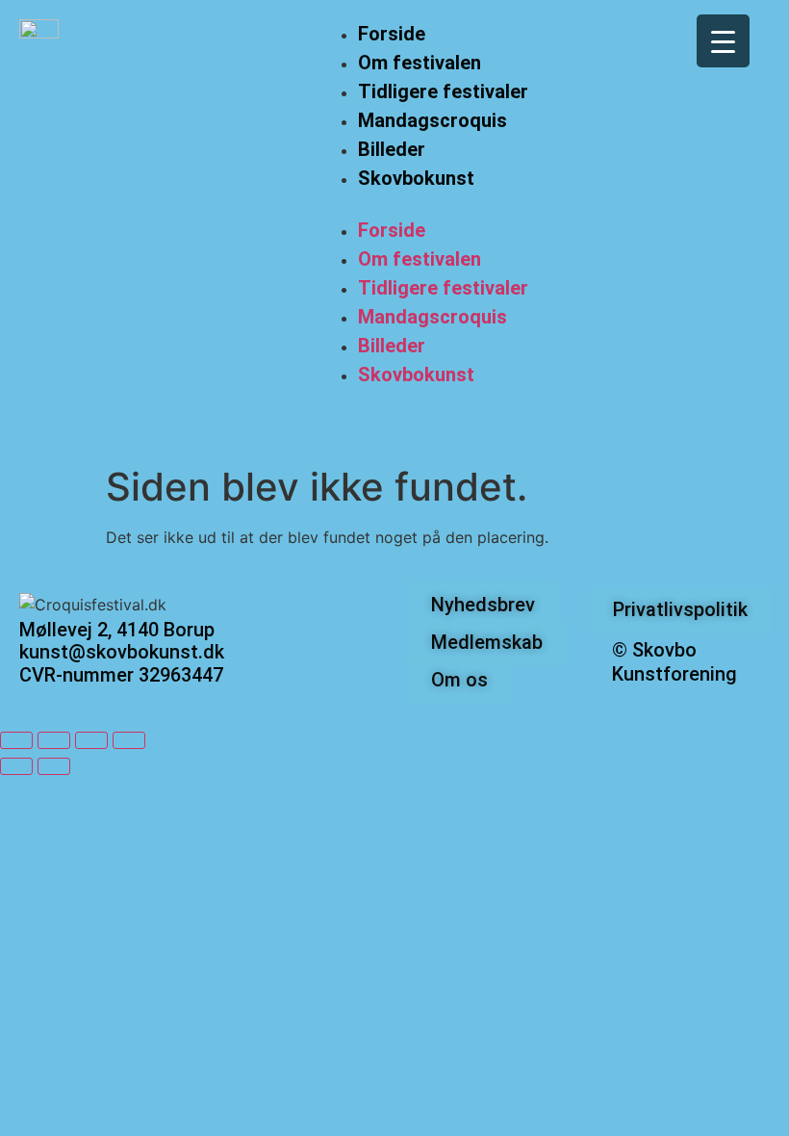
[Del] (91, 740)
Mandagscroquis (432, 120)
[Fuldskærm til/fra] (54, 740)
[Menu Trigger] (723, 40)
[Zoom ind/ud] (16, 740)
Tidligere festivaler (443, 91)
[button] (423, 204)
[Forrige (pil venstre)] (16, 766)
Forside (391, 33)
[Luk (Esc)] (129, 740)
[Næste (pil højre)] (54, 766)
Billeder (391, 149)
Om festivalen (419, 62)
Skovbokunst (416, 178)
